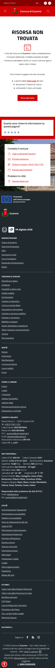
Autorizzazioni (7, 297)
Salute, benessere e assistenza (15, 325)
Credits (4, 562)
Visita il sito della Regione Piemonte (17, 589)
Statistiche (6, 570)
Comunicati (6, 356)
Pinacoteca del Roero (10, 609)
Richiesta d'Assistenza (11, 538)
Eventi (4, 386)
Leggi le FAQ (7, 526)
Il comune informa (9, 364)
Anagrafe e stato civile (11, 289)
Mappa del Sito (8, 575)
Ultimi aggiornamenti (10, 566)
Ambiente (6, 285)
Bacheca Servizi (8, 542)
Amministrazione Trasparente (14, 509)
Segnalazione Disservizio (12, 534)
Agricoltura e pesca (10, 280)
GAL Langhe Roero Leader (13, 613)
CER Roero (6, 601)
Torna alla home (27, 97)
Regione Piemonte (9, 3)
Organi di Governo (9, 242)
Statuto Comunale (9, 546)
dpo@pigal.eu (13, 494)
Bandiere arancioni (9, 597)
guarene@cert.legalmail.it (18, 433)
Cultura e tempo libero (11, 305)
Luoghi (4, 390)
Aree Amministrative (10, 246)
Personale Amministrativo (13, 262)
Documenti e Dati (9, 254)
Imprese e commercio (11, 317)
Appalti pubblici (8, 293)
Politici (4, 266)
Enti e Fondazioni (9, 258)
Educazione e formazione (12, 309)
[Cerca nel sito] (48, 11)
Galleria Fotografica (10, 398)
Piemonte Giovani (9, 617)
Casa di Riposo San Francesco (14, 605)
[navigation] (5, 11)
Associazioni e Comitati (11, 410)
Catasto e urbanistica (10, 301)
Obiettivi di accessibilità (11, 518)
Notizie (4, 351)
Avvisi (4, 372)
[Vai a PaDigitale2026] (17, 229)
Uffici (4, 250)
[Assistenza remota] (40, 651)
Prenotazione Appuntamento (14, 530)
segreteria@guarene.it (16, 436)
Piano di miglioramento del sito (15, 522)
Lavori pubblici (7, 368)
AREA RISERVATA (27, 664)
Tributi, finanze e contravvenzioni (15, 329)
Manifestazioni (8, 360)
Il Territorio (6, 394)
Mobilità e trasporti (10, 321)
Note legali (6, 554)
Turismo (5, 333)
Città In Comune (31, 651)
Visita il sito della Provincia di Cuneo (17, 593)
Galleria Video (7, 402)
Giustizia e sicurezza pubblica (14, 313)
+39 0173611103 (12, 424)
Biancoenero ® (20, 658)
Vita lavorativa (8, 337)
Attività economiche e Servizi (14, 406)
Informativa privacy (10, 550)
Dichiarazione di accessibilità (13, 513)
